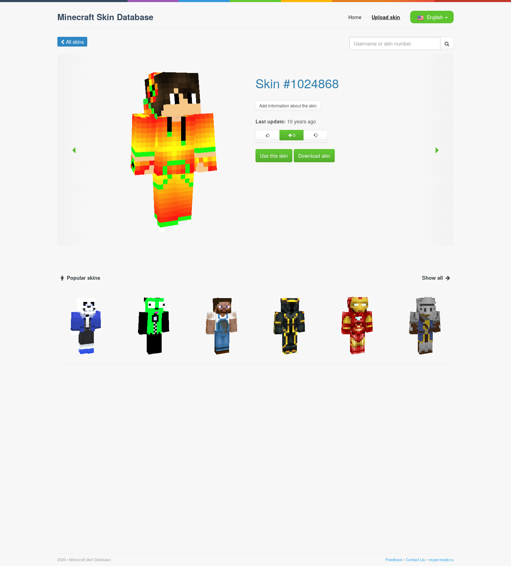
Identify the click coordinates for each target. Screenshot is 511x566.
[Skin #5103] (357, 325)
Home (355, 17)
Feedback (394, 559)
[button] (431, 17)
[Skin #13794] (289, 325)
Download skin (314, 155)
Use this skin (274, 155)
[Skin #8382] (221, 325)
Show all (432, 277)
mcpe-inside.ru (441, 559)
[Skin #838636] (86, 325)
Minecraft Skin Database (105, 17)
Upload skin (386, 17)
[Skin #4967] (153, 325)
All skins (75, 41)
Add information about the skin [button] (288, 105)
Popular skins (83, 277)
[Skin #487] (425, 325)
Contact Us (415, 559)
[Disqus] (255, 454)
